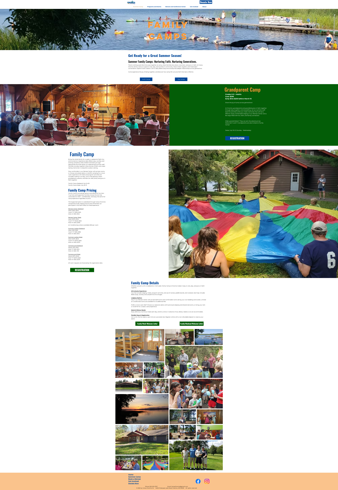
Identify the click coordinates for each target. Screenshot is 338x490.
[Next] (328, 29)
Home (130, 475)
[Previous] (9, 29)
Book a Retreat (134, 479)
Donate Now (133, 483)
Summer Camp (134, 477)
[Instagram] (207, 481)
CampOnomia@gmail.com (179, 486)
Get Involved (133, 481)
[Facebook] (198, 481)
